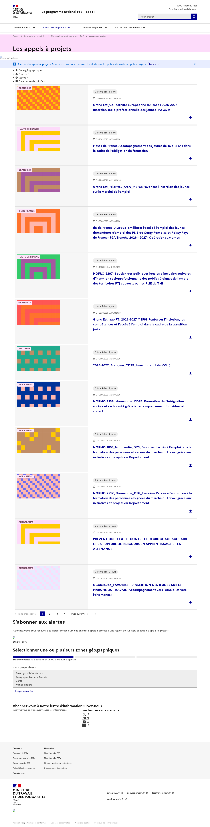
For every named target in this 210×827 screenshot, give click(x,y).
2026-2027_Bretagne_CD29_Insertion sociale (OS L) (131, 365)
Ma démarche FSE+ (52, 758)
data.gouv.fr (113, 793)
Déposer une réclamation (55, 768)
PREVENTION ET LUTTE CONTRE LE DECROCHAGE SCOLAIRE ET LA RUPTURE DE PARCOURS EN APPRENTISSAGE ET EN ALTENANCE (140, 544)
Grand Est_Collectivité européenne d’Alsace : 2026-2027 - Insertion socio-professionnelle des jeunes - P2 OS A (136, 107)
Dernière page (95, 613)
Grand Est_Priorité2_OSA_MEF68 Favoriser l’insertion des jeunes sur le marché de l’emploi (141, 189)
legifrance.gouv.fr (161, 793)
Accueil (16, 36)
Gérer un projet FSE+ (92, 27)
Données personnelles (60, 822)
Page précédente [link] (27, 613)
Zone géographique (24, 667)
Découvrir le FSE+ (20, 753)
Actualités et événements (128, 27)
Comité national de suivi (183, 9)
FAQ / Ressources (187, 5)
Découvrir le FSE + (22, 27)
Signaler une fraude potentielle (57, 763)
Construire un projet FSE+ (56, 27)
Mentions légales (82, 822)
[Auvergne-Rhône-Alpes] (103, 673)
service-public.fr (115, 799)
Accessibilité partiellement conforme (29, 822)
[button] (105, 70)
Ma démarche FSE (52, 753)
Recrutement (18, 773)
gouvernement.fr (136, 793)
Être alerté (154, 64)
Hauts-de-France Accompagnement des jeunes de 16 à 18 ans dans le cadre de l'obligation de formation (142, 148)
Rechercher (194, 17)
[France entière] (103, 685)
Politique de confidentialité (106, 822)
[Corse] (103, 681)
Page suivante (78, 613)
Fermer (194, 64)
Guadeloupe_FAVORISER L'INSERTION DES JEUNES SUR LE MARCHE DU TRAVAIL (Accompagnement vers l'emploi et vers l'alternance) (139, 590)
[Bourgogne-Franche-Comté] (103, 677)
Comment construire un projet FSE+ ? (68, 36)
